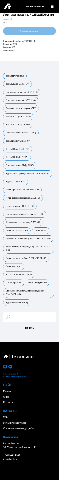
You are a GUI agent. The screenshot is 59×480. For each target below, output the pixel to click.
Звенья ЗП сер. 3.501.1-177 (17, 149)
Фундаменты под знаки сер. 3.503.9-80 (23, 222)
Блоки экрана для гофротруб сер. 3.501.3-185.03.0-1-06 (28, 248)
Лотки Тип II (41, 230)
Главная (7, 391)
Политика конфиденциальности (14, 377)
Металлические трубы (14, 422)
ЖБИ (5, 417)
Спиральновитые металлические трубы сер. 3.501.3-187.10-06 (25, 292)
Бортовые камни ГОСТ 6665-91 (20, 206)
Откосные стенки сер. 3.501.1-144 (21, 100)
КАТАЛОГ (10, 411)
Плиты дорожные (13, 282)
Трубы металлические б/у (17, 302)
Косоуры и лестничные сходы (19, 274)
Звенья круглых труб (15, 76)
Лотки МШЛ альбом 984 (17, 230)
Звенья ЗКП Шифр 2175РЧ (18, 124)
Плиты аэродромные (37, 282)
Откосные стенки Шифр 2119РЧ (20, 165)
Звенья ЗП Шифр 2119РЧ (17, 157)
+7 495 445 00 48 (11, 455)
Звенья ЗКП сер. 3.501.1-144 (18, 116)
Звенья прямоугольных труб (18, 141)
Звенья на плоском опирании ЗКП (21, 108)
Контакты (8, 402)
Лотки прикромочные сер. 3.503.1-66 (22, 190)
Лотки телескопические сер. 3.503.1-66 (23, 198)
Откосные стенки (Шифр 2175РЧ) (21, 132)
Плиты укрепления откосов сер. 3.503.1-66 (24, 214)
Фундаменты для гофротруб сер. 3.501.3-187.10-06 (28, 238)
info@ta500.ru (10, 459)
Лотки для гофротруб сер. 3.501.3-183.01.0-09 (26, 258)
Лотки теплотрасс (14, 266)
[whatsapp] (5, 367)
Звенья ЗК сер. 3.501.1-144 (17, 84)
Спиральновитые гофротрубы (18, 428)
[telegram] (10, 367)
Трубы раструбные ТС (15, 181)
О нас (6, 396)
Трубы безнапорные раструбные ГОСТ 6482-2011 (28, 173)
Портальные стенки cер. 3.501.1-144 (22, 92)
